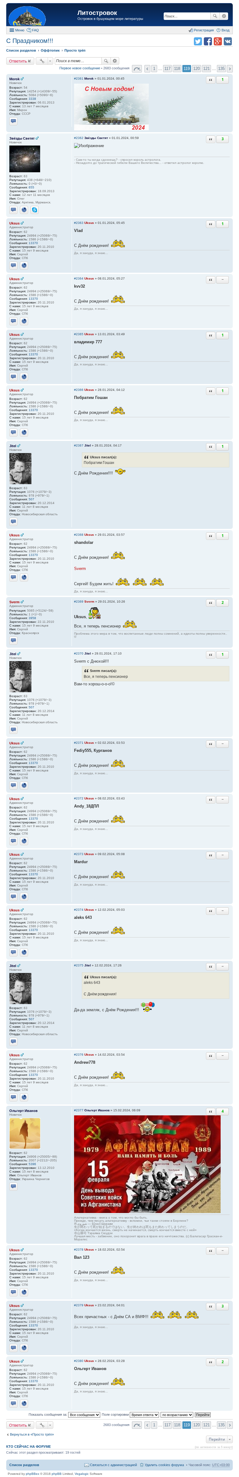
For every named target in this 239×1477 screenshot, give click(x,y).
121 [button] (206, 68)
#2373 (78, 854)
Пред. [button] (147, 68)
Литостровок (97, 12)
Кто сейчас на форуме (28, 1446)
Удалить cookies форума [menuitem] (164, 1465)
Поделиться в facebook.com (208, 41)
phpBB (57, 1473)
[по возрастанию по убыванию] (177, 1414)
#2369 (78, 601)
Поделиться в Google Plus (218, 41)
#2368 (78, 534)
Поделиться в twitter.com (198, 41)
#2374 (78, 909)
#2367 (78, 445)
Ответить (18, 61)
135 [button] (221, 68)
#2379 (78, 1305)
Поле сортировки (116, 1414)
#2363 (78, 223)
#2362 (78, 138)
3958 (32, 618)
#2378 (78, 1249)
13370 (33, 243)
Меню (19, 30)
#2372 (78, 798)
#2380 (78, 1361)
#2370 (78, 653)
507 (31, 499)
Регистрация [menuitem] (204, 30)
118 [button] (177, 68)
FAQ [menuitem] (35, 30)
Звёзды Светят (22, 138)
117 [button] (167, 68)
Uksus (14, 223)
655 (31, 187)
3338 (32, 98)
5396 (32, 1164)
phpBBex (32, 1473)
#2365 (78, 334)
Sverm (14, 602)
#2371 (78, 742)
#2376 (78, 1054)
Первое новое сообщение (79, 68)
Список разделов (24, 1465)
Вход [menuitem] (225, 30)
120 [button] (196, 68)
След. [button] (230, 68)
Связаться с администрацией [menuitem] (113, 1465)
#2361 (78, 78)
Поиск (215, 16)
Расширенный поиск (224, 16)
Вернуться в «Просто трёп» (32, 1434)
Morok (14, 79)
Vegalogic (82, 1473)
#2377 (78, 1110)
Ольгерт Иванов (23, 1111)
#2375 (78, 965)
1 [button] (154, 68)
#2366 (78, 389)
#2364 (78, 278)
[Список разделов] (42, 15)
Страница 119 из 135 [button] (137, 68)
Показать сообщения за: (48, 1414)
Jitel (12, 446)
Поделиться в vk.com (228, 41)
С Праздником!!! (29, 40)
